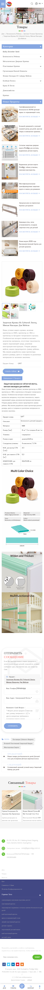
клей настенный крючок (9, 914)
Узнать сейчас (11, 371)
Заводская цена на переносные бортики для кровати (29, 204)
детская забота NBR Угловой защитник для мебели (31, 812)
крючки (6, 95)
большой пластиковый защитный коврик (18, 743)
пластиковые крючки (11, 66)
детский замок (6, 937)
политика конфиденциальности (12, 889)
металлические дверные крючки (16, 61)
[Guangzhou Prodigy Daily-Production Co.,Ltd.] (9, 4)
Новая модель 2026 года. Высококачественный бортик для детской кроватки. (30, 244)
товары (4, 874)
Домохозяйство (9, 90)
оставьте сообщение (22, 986)
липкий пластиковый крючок (11, 922)
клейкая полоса (9, 80)
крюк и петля (8, 85)
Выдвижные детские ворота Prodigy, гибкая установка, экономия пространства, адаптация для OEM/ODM (28, 167)
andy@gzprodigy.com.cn (30, 848)
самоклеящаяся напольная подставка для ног (16, 900)
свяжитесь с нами (8, 885)
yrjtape (29, 980)
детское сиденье (7, 926)
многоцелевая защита (11, 747)
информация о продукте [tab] (12, 378)
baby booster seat (11, 51)
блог (3, 881)
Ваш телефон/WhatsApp (16, 688)
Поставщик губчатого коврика (23, 739)
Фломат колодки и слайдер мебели (17, 76)
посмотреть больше (28, 116)
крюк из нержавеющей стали (11, 918)
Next (41, 807)
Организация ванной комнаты (15, 71)
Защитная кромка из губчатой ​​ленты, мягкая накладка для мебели (20, 681)
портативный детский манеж (11, 929)
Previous (2, 807)
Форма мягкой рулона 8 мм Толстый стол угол (10, 812)
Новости (4, 878)
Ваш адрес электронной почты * (19, 698)
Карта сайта (33, 972)
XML (40, 972)
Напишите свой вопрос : (15, 708)
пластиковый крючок (8, 904)
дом (3, 870)
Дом (2, 34)
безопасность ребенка (14, 34)
